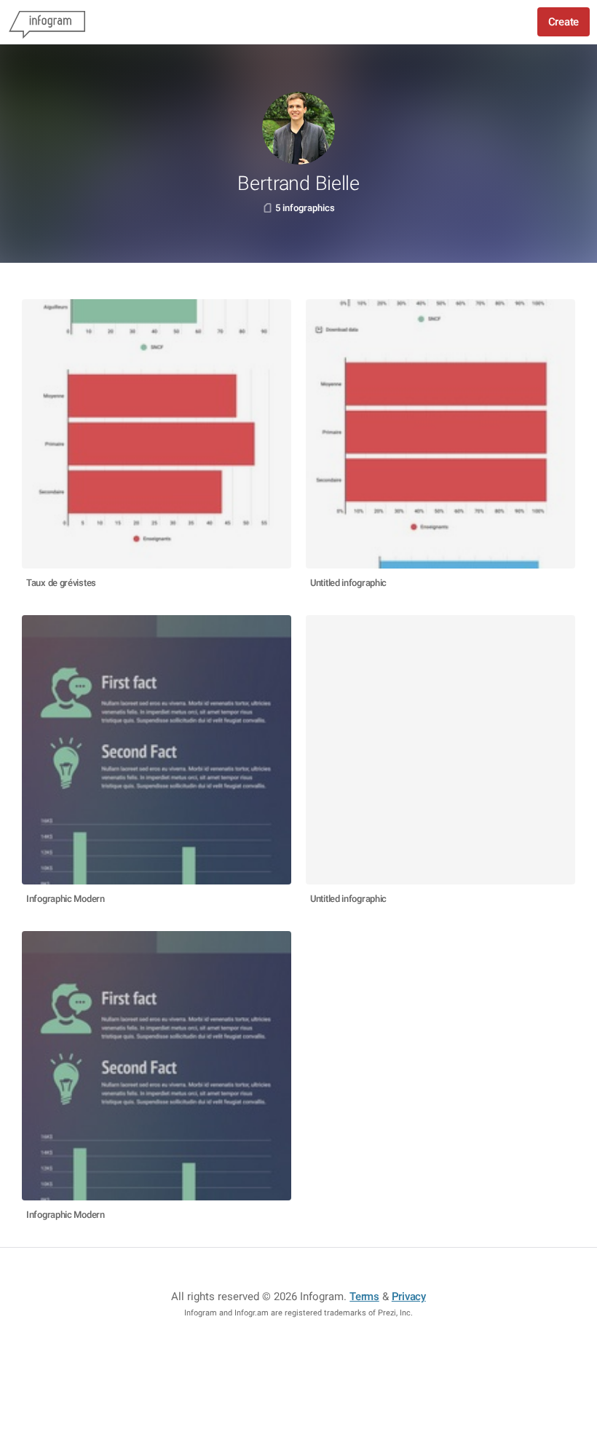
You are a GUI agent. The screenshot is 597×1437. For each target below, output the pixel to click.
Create (563, 21)
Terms (364, 1296)
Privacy (409, 1296)
